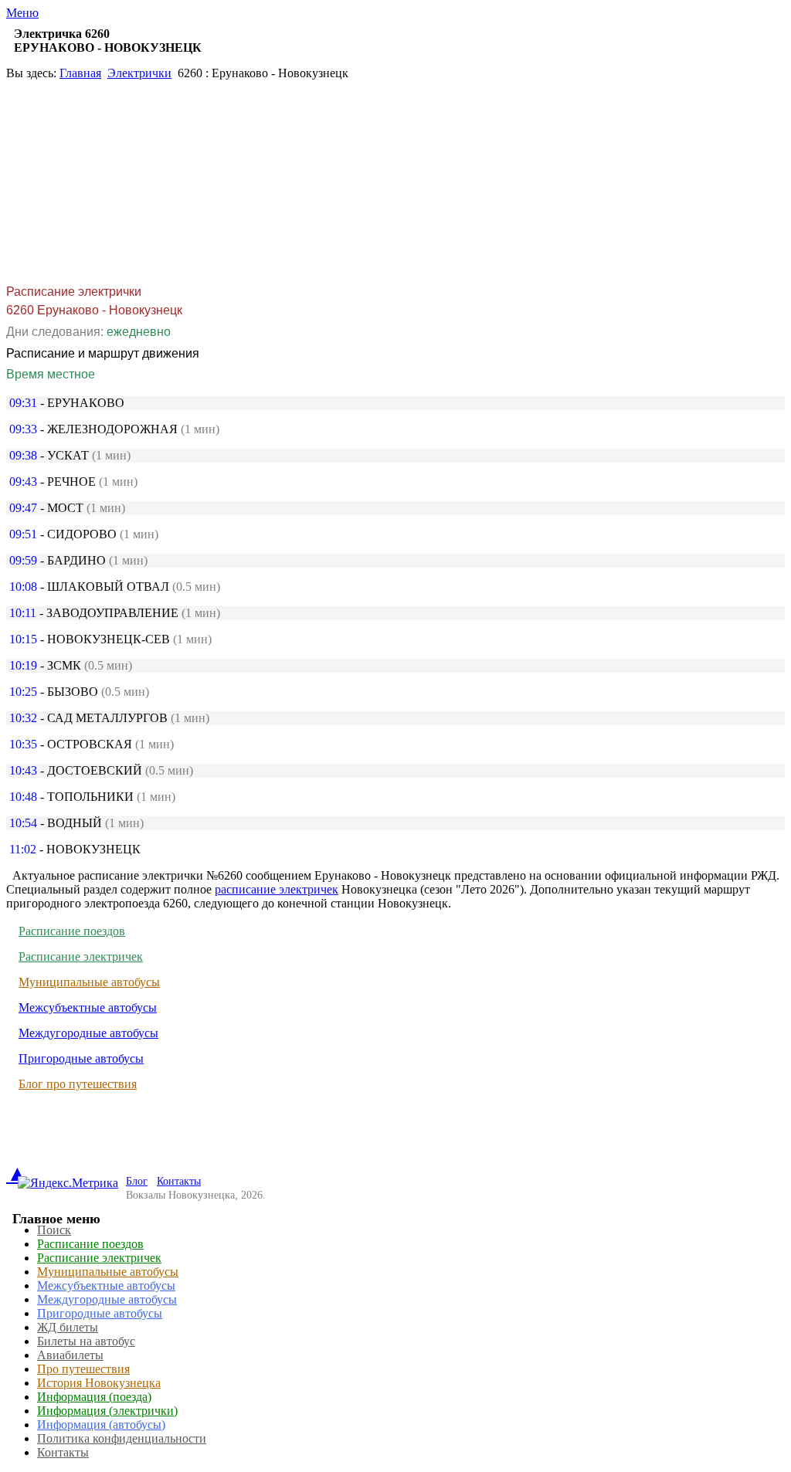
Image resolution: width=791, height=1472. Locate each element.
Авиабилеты (70, 1355)
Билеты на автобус (86, 1341)
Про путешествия (83, 1368)
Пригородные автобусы (81, 1058)
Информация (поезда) (94, 1396)
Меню (22, 12)
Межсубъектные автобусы (88, 1007)
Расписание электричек (81, 956)
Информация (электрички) (107, 1410)
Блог (137, 1181)
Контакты (179, 1181)
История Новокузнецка (99, 1382)
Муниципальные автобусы (89, 982)
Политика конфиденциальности (121, 1438)
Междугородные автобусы (88, 1033)
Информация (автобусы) (101, 1424)
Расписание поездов (72, 931)
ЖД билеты (67, 1327)
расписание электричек (276, 889)
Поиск (54, 1229)
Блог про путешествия (78, 1083)
